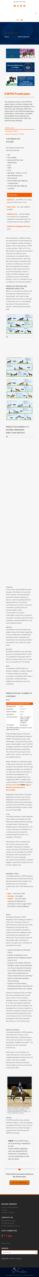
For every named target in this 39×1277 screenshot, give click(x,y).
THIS (15, 837)
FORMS (22, 785)
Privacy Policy (6, 1243)
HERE (19, 810)
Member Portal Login (19, 1)
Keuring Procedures (24, 306)
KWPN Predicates (24, 37)
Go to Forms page (19, 1182)
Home (6, 37)
